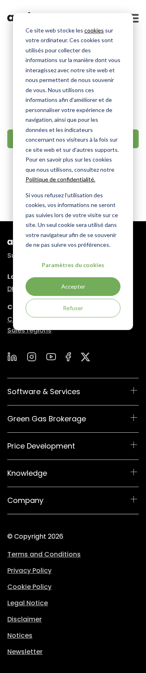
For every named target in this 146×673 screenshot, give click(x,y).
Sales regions (29, 330)
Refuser (73, 307)
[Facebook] (68, 356)
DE (11, 288)
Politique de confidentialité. (60, 179)
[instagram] (31, 357)
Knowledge (27, 473)
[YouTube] (51, 356)
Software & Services (43, 391)
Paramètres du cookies (73, 264)
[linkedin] (12, 357)
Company (25, 500)
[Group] (85, 357)
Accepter (73, 286)
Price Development (41, 446)
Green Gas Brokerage (46, 419)
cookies (94, 30)
